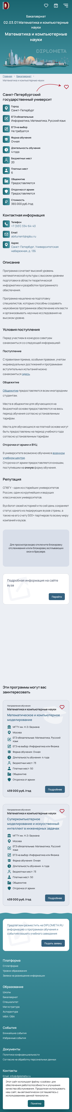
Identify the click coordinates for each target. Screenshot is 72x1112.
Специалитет (10, 1002)
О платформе (10, 965)
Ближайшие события (15, 1033)
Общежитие (10, 391)
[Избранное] (66, 87)
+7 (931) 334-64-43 (23, 226)
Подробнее (55, 789)
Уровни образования (15, 970)
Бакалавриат (23, 76)
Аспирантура (10, 1011)
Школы (7, 992)
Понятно (36, 1103)
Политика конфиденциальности (21, 1054)
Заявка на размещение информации (24, 975)
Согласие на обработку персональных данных (29, 1059)
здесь (26, 374)
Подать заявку (53, 943)
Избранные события (14, 1038)
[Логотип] (6, 5)
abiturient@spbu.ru (23, 236)
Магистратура (11, 1006)
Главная (7, 76)
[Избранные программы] (55, 5)
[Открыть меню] (65, 5)
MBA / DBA (9, 1016)
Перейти (57, 596)
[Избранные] (46, 5)
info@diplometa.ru (20, 1076)
